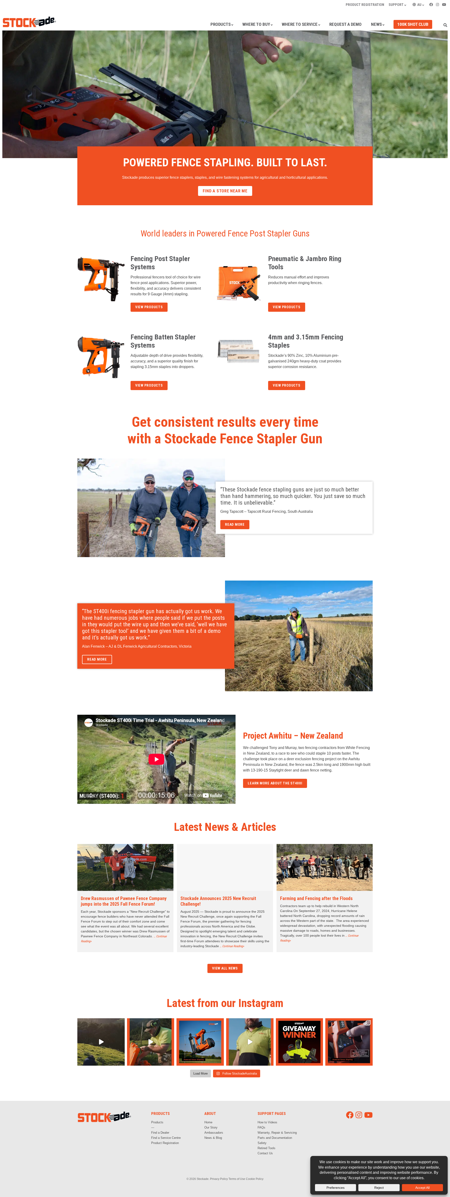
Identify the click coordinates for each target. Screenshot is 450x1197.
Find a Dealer (160, 1132)
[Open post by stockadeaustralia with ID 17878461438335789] (101, 1042)
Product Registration (365, 5)
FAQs (261, 1127)
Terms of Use (237, 1179)
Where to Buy (256, 24)
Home (208, 1122)
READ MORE (97, 659)
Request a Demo (345, 24)
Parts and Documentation (275, 1138)
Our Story (211, 1127)
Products (220, 24)
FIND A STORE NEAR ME (225, 190)
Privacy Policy (219, 1179)
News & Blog (213, 1138)
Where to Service (300, 24)
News (376, 24)
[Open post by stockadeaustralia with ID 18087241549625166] (250, 1042)
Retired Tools (266, 1148)
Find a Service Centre (166, 1138)
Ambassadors (213, 1132)
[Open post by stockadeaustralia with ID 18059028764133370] (150, 1042)
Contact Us (265, 1153)
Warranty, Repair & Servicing (277, 1132)
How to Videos (267, 1122)
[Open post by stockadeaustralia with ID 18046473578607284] (299, 1042)
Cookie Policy (254, 1179)
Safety (262, 1143)
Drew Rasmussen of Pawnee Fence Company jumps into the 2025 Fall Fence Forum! (124, 901)
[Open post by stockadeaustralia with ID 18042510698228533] (200, 1042)
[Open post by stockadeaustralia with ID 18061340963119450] (349, 1042)
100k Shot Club (412, 24)
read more (235, 524)
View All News (225, 968)
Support (396, 5)
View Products (149, 307)
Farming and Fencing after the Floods (316, 898)
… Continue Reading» (232, 946)
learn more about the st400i (275, 783)
